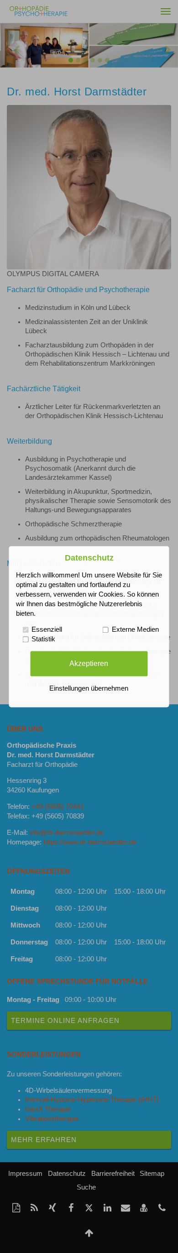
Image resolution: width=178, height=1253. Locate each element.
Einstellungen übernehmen (88, 688)
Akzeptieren (88, 663)
